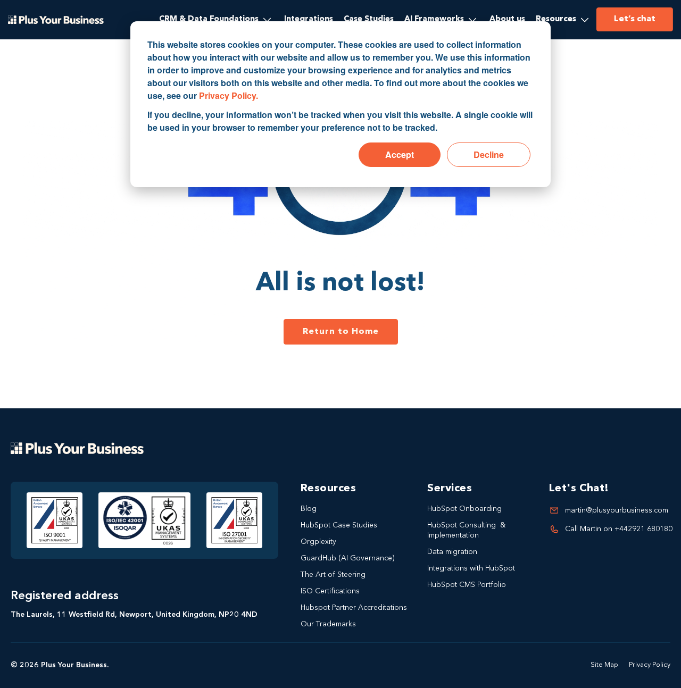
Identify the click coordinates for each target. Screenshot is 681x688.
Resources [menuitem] (556, 19)
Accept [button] (399, 154)
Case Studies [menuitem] (369, 19)
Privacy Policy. (228, 95)
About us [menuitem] (507, 19)
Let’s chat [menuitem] (634, 19)
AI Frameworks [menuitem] (434, 19)
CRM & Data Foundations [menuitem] (209, 19)
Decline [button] (489, 154)
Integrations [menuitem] (308, 19)
